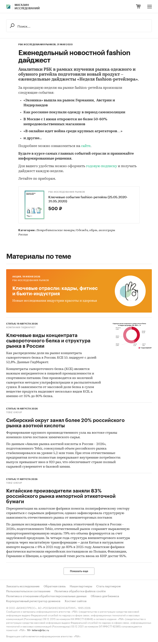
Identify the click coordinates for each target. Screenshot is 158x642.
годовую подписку (101, 166)
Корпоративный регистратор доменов (33, 601)
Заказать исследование (23, 586)
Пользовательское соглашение (28, 591)
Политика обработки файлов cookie (80, 591)
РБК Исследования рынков (66, 192)
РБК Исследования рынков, (37, 44)
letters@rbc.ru (40, 630)
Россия (23, 234)
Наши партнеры (81, 586)
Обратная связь (55, 586)
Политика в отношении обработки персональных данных (46, 596)
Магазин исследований (27, 7)
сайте (86, 146)
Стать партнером (108, 586)
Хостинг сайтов (76, 601)
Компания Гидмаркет (20, 327)
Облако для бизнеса (105, 596)
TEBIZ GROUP (14, 412)
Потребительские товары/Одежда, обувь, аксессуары (75, 230)
